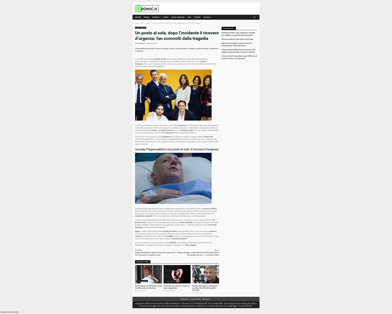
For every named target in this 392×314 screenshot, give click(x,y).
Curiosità (206, 17)
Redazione (185, 299)
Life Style (197, 17)
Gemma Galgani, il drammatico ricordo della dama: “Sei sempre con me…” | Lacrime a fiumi (198, 252)
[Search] (254, 17)
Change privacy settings (9, 312)
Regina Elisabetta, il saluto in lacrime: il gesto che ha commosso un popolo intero (155, 252)
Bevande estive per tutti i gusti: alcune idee (237, 39)
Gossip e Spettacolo (177, 17)
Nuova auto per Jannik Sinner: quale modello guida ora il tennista (148, 274)
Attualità (138, 17)
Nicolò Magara (141, 43)
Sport (189, 17)
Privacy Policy (195, 299)
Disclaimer (206, 299)
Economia (155, 17)
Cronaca (146, 17)
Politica (165, 17)
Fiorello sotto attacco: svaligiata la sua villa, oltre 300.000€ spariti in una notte (205, 274)
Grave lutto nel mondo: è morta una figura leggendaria (177, 274)
